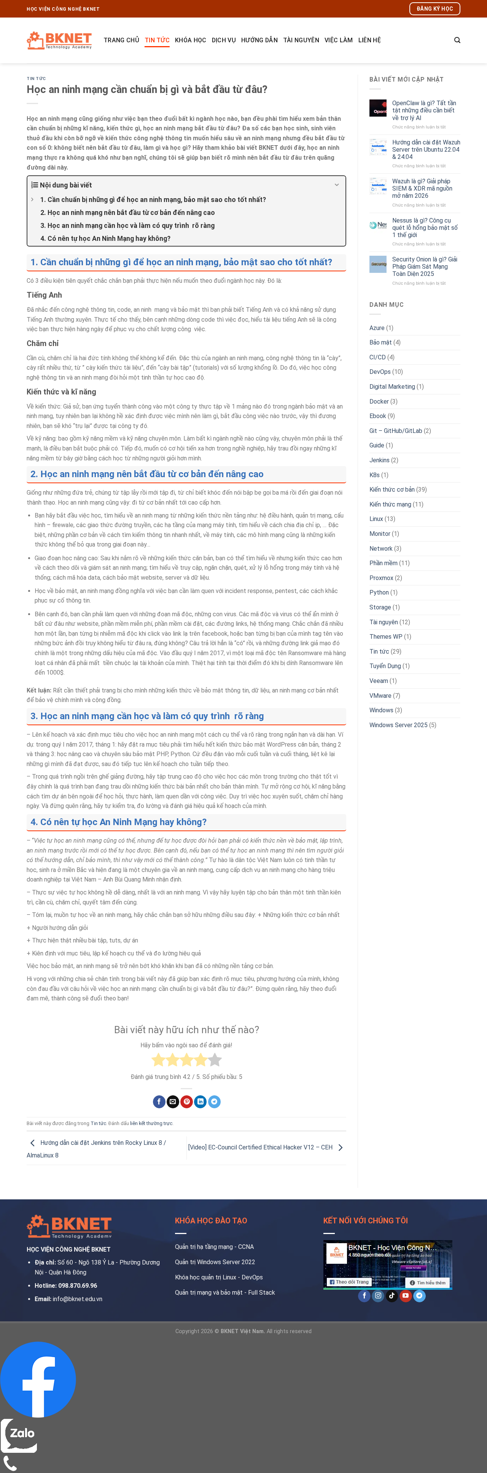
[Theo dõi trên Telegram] (419, 1296)
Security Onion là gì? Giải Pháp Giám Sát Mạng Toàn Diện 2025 (424, 266)
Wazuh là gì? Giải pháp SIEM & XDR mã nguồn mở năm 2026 (422, 188)
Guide (376, 445)
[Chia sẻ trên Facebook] (159, 1101)
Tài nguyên (301, 40)
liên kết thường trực (151, 1123)
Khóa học (191, 40)
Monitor (379, 533)
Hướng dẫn (259, 40)
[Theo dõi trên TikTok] (392, 1296)
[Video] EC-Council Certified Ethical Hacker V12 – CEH (261, 1147)
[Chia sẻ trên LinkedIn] (200, 1101)
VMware (380, 695)
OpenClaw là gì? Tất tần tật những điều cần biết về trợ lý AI (424, 110)
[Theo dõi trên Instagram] (378, 1296)
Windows (381, 710)
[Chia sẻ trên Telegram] (214, 1101)
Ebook (377, 416)
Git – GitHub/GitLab (395, 430)
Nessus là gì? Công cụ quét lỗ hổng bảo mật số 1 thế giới (425, 228)
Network (381, 548)
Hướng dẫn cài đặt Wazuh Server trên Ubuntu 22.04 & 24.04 (426, 149)
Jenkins (379, 460)
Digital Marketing (392, 386)
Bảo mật (380, 342)
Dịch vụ (224, 40)
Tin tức (157, 40)
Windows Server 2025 (398, 725)
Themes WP (386, 636)
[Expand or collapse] (337, 185)
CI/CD (377, 357)
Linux (376, 519)
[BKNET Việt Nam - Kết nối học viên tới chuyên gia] (59, 40)
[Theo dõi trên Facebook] (364, 1296)
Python (379, 592)
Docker (379, 401)
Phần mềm (383, 563)
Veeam (378, 680)
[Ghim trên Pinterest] (186, 1101)
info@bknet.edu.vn (77, 1299)
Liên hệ (369, 40)
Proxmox (381, 578)
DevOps (380, 371)
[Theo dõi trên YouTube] (405, 1296)
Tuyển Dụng (385, 666)
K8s (374, 475)
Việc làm (339, 40)
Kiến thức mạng (390, 504)
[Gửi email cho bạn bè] (173, 1101)
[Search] (457, 40)
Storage (380, 607)
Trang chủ (121, 40)
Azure (377, 328)
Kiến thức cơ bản (392, 489)
